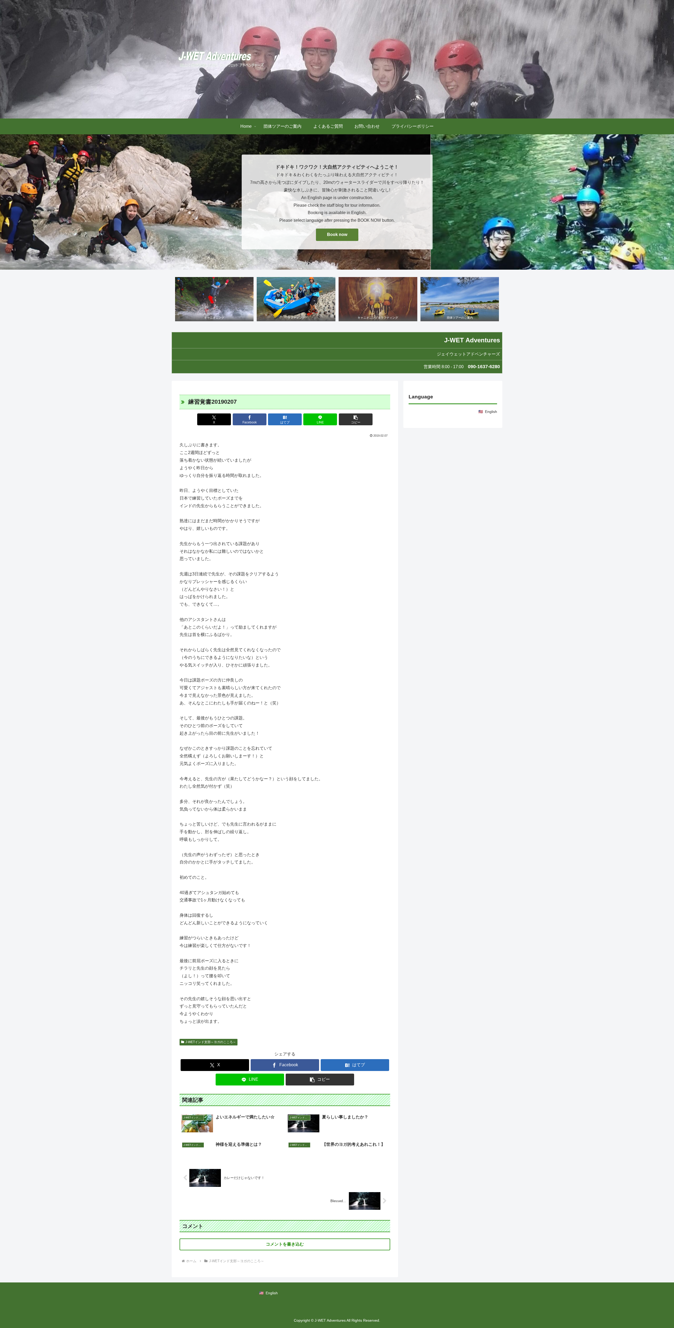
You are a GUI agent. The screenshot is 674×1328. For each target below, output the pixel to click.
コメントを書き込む (285, 1244)
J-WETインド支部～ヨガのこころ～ (210, 1042)
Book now (337, 234)
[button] (356, 419)
